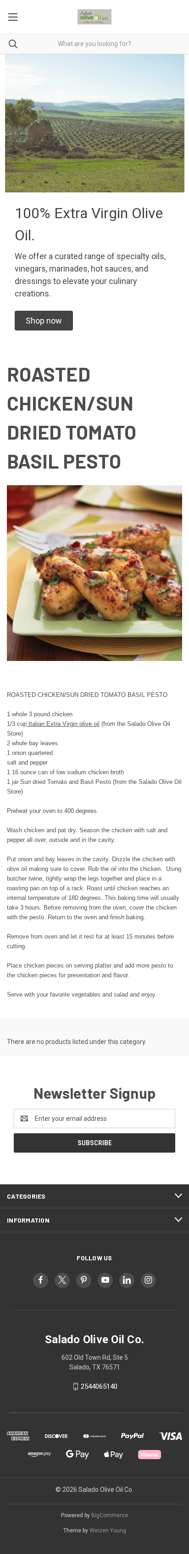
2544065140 (99, 1386)
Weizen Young (107, 1530)
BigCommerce (109, 1515)
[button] (44, 321)
